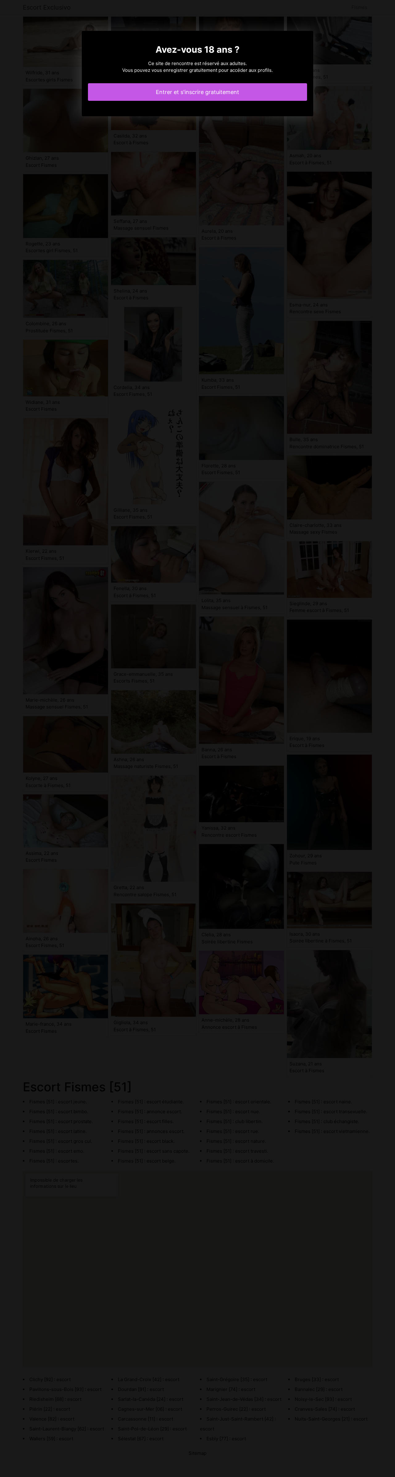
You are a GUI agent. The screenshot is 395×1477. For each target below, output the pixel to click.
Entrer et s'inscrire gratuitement (197, 92)
